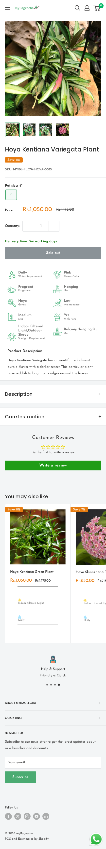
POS (8, 838)
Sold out (53, 253)
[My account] (87, 8)
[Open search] (77, 8)
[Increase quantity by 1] (54, 226)
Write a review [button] (53, 465)
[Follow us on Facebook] (8, 816)
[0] (97, 8)
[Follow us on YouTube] (36, 816)
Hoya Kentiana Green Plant (31, 572)
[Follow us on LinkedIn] (45, 816)
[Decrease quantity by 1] (28, 226)
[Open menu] (7, 8)
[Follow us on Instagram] (27, 816)
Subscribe (20, 777)
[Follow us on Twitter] (17, 816)
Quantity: (12, 226)
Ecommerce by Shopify (33, 838)
